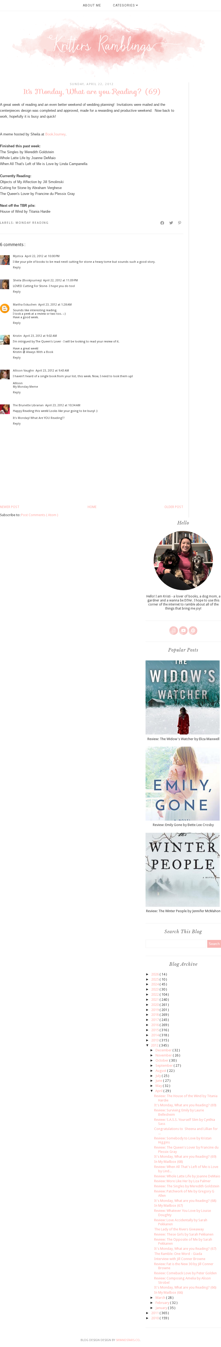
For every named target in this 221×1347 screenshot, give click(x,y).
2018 (155, 1015)
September (165, 1065)
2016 (155, 1025)
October (162, 1060)
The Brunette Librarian (28, 405)
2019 (155, 1010)
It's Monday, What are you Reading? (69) (185, 1105)
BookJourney (55, 134)
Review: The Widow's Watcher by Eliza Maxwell (183, 739)
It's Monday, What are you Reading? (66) (185, 1287)
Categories (124, 5)
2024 (155, 984)
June (159, 1081)
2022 (155, 994)
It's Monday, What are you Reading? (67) (185, 1249)
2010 (155, 1318)
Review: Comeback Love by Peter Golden (185, 1273)
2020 (155, 1005)
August (161, 1071)
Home (92, 507)
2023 (155, 989)
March (161, 1298)
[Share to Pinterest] (180, 223)
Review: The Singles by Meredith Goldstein (186, 1186)
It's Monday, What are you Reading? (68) (185, 1201)
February (163, 1303)
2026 (155, 974)
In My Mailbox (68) (168, 1162)
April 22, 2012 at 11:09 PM (60, 280)
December (164, 1050)
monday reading (32, 223)
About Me (92, 5)
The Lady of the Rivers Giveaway (179, 1229)
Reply (16, 267)
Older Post (173, 507)
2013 (155, 1040)
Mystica (18, 256)
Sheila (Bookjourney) (27, 280)
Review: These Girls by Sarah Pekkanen (183, 1234)
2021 (155, 1000)
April (159, 1091)
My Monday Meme (25, 387)
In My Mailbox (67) (168, 1205)
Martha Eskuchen (25, 304)
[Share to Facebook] (162, 223)
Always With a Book (39, 352)
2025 (155, 979)
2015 (155, 1030)
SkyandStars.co (128, 1340)
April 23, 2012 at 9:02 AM (40, 336)
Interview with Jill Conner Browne (179, 1259)
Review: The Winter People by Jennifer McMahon (183, 911)
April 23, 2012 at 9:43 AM (52, 370)
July (159, 1076)
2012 (155, 1045)
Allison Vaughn (23, 370)
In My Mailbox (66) (168, 1292)
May (159, 1086)
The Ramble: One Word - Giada (178, 1254)
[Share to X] (171, 223)
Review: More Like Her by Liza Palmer (182, 1181)
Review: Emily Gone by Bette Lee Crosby (183, 825)
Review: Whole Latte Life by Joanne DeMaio (187, 1176)
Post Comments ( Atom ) (39, 515)
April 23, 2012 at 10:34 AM (62, 405)
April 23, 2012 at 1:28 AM (55, 304)
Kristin (17, 336)
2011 (155, 1313)
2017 (155, 1020)
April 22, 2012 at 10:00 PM (42, 256)
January (162, 1308)
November (164, 1055)
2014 (155, 1035)
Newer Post (9, 507)
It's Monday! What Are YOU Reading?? (39, 418)
